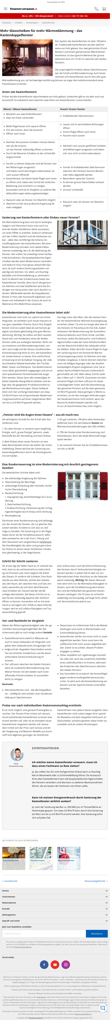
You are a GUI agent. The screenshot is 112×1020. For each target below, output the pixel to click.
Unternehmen (8, 896)
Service (5, 890)
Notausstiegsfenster (95, 881)
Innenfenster (11, 881)
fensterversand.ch (36, 1018)
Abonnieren (96, 933)
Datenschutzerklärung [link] (83, 1014)
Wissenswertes (9, 902)
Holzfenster (45, 541)
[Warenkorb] (104, 8)
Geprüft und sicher (11, 920)
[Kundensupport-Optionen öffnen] (102, 1008)
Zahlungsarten (9, 914)
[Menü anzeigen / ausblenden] (5, 8)
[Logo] (23, 8)
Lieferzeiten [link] (41, 997)
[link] (44, 964)
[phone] (96, 8)
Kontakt (6, 908)
